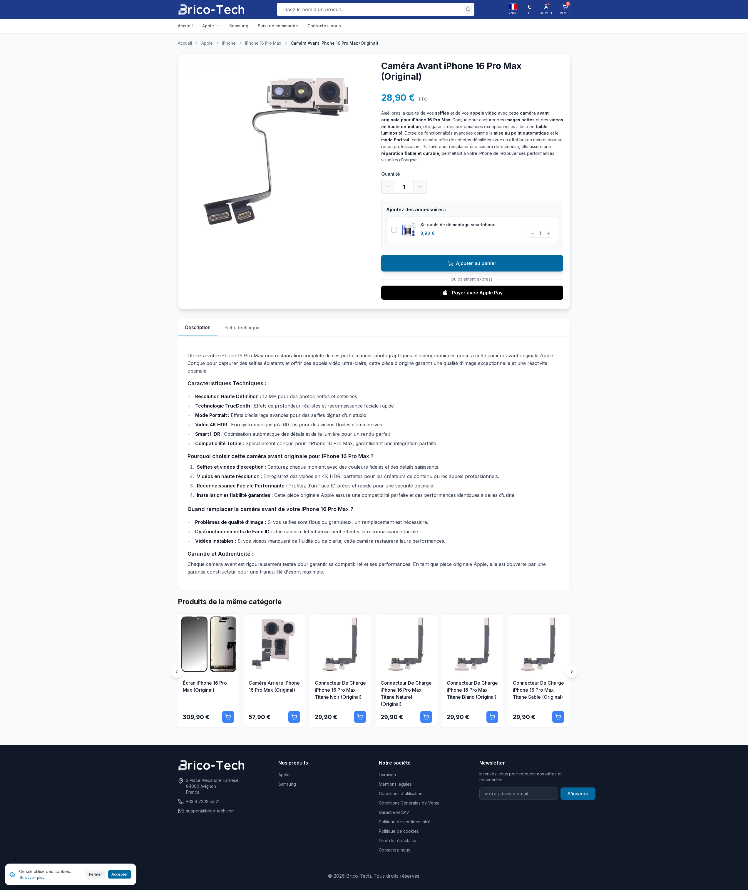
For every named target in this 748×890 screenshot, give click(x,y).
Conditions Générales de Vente (409, 802)
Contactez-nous (394, 849)
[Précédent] (177, 672)
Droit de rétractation (398, 840)
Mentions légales (395, 784)
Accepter (119, 874)
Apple (207, 43)
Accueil (185, 43)
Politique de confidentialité (405, 821)
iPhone (229, 43)
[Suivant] (572, 672)
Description (197, 327)
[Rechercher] (468, 9)
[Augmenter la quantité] (420, 186)
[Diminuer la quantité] (388, 186)
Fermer (95, 874)
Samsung (287, 784)
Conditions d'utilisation (400, 793)
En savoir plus (32, 877)
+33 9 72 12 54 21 (203, 801)
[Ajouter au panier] (228, 717)
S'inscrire (578, 794)
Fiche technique (242, 328)
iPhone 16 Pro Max (263, 43)
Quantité (390, 174)
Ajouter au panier (476, 263)
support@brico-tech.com (210, 810)
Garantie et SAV (394, 812)
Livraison (387, 774)
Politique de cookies (399, 831)
